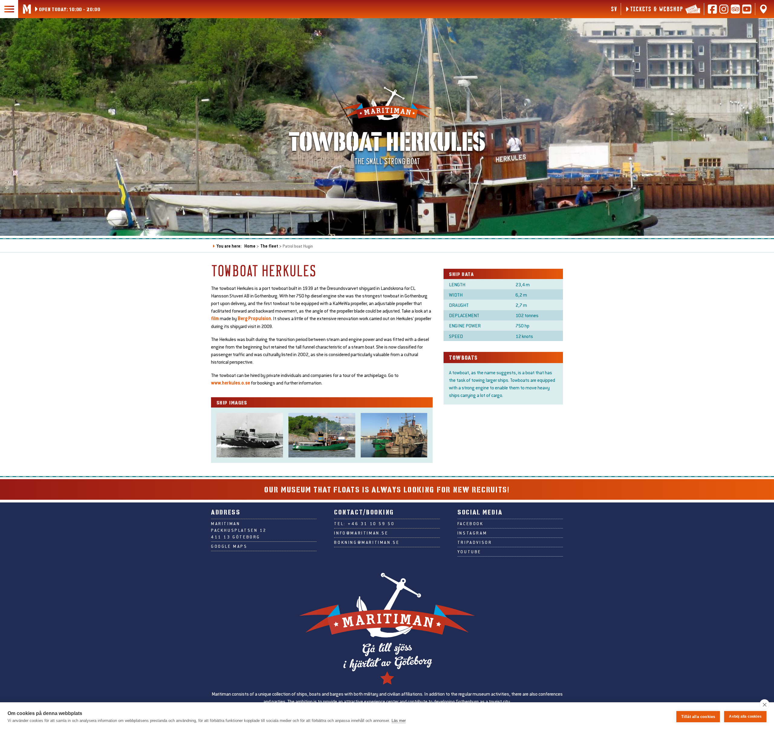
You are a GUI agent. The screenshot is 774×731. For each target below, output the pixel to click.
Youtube (469, 551)
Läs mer (399, 720)
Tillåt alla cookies (698, 716)
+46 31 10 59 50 (371, 523)
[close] (764, 704)
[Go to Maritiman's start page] (27, 9)
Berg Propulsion (254, 318)
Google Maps (229, 546)
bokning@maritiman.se (366, 542)
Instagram (472, 533)
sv (614, 9)
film (215, 318)
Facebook (470, 523)
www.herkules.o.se (230, 382)
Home (249, 246)
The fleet (269, 246)
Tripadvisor (474, 542)
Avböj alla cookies (745, 716)
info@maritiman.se (361, 533)
